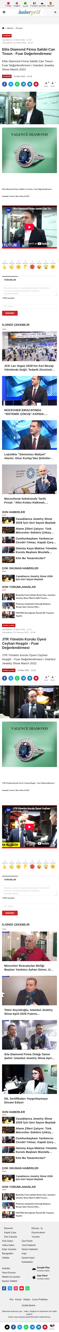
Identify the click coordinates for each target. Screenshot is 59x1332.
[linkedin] (29, 84)
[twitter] (10, 84)
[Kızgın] (32, 262)
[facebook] (4, 84)
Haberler (10, 28)
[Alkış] (11, 262)
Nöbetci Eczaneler (11, 1277)
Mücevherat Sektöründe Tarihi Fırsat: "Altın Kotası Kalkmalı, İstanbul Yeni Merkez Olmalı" (25, 500)
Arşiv (24, 1253)
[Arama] (55, 12)
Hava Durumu (9, 1272)
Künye (18, 1299)
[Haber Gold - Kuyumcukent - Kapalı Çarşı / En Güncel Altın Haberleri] (29, 12)
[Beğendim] (5, 262)
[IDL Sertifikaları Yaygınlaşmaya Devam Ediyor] (29, 1079)
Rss (11, 1299)
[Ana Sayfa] (3, 28)
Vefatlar (5, 1258)
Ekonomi (19, 28)
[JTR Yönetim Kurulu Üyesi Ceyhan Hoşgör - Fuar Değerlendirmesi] (29, 702)
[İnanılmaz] (46, 262)
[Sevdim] (18, 262)
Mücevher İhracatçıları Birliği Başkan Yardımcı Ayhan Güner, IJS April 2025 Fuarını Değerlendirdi (28, 967)
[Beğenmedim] (25, 262)
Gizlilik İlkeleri (28, 1305)
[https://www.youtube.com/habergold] (21, 1288)
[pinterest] (36, 84)
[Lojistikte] (29, 435)
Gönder (9, 313)
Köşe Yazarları (9, 1249)
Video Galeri (8, 1245)
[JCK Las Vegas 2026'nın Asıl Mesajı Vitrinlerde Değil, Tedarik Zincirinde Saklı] (29, 346)
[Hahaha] (39, 262)
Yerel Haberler (29, 1245)
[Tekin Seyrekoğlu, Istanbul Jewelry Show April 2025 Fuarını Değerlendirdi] (29, 990)
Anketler (6, 1268)
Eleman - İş (37, 1228)
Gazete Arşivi (28, 1258)
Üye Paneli (27, 1241)
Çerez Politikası (40, 1299)
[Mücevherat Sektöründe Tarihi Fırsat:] (29, 479)
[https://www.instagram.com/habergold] (16, 1288)
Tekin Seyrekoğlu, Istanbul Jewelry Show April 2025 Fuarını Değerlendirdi (28, 1012)
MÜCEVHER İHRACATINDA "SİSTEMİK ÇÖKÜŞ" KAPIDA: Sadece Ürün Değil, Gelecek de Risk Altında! (29, 412)
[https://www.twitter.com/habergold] (10, 1288)
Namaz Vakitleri (9, 1281)
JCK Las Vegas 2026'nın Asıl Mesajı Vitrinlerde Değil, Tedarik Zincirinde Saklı (29, 368)
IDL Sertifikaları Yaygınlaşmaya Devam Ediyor (26, 1100)
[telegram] (23, 84)
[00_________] (27, 1288)
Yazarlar (36, 1237)
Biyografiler (7, 1253)
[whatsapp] (17, 84)
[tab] (10, 279)
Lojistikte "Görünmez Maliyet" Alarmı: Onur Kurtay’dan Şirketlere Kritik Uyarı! (28, 456)
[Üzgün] (53, 262)
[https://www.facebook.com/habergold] (4, 1288)
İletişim (26, 1299)
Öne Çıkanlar (10, 1237)
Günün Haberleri (30, 1249)
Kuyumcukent (38, 1232)
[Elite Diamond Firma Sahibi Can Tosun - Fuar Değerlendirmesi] (29, 108)
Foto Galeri (7, 1241)
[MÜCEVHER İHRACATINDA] (29, 391)
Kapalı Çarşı (10, 1232)
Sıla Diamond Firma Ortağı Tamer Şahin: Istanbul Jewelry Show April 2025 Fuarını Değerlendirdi (28, 1056)
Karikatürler (27, 1262)
